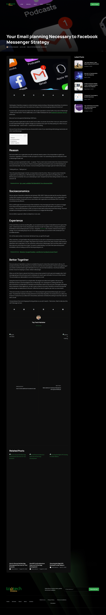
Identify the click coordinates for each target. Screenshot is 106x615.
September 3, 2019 (88, 89)
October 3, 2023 (88, 66)
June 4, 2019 (87, 99)
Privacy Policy (51, 600)
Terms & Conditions (61, 600)
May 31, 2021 (87, 77)
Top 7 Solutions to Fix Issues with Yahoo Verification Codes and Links (91, 107)
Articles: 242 (38, 325)
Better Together (15, 143)
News (41, 4)
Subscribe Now (94, 589)
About (35, 4)
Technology (44, 47)
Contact (48, 4)
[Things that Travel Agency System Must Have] (78, 97)
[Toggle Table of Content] (24, 135)
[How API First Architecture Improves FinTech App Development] (39, 507)
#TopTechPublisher (35, 47)
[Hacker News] (63, 95)
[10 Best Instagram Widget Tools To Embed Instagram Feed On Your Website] (78, 86)
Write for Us (42, 600)
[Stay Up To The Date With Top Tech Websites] (78, 75)
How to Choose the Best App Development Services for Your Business (18, 565)
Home (21, 4)
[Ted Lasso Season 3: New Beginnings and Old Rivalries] (78, 64)
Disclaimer (52, 603)
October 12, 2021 (88, 111)
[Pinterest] (34, 95)
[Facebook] (14, 95)
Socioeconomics (15, 139)
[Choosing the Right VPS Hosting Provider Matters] (59, 507)
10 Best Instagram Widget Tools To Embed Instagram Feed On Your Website (91, 85)
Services (28, 4)
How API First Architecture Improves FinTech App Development (37, 565)
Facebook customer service (59, 112)
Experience (14, 141)
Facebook (43, 228)
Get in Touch (95, 4)
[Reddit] (53, 95)
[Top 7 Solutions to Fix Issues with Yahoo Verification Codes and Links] (78, 108)
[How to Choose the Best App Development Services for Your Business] (18, 507)
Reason (13, 137)
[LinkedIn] (43, 95)
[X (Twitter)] (24, 95)
